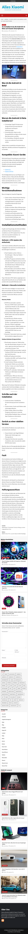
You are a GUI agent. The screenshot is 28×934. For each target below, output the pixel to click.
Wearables (4, 702)
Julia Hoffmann (5, 31)
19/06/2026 (12, 564)
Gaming (3, 682)
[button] (2, 15)
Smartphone (19, 691)
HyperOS (9, 682)
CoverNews (10, 931)
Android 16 (18, 677)
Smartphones (5, 694)
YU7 (19, 705)
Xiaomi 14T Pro (9, 171)
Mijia (24, 685)
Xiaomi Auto (13, 705)
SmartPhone (5, 752)
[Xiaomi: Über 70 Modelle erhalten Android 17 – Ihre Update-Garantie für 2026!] (14, 601)
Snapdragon (20, 694)
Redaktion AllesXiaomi (7, 615)
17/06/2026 (12, 590)
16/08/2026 (12, 846)
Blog (3, 724)
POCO (14, 688)
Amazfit (4, 714)
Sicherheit (4, 691)
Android (4, 24)
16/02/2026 (14, 615)
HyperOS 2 (19, 46)
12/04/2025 (12, 31)
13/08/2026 (10, 872)
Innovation (22, 682)
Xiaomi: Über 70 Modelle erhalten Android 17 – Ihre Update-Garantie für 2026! (14, 612)
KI (7, 685)
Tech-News (12, 697)
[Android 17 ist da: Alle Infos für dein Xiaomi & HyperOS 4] (14, 576)
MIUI (10, 688)
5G (2, 674)
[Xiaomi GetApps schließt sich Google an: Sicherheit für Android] (14, 550)
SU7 (2, 697)
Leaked (3, 733)
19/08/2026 (12, 819)
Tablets (3, 754)
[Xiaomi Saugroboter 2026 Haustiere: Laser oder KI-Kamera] (14, 858)
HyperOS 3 (15, 682)
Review (24, 688)
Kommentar (5, 631)
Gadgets (4, 727)
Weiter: (13, 533)
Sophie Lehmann (6, 819)
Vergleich (21, 699)
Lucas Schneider (6, 795)
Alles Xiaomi (13, 7)
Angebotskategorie (6, 719)
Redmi (19, 688)
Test (10, 699)
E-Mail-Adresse (17, 651)
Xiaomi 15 (7, 169)
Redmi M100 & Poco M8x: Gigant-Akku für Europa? (13, 818)
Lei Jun (19, 685)
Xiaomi (10, 702)
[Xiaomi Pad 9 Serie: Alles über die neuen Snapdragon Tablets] (14, 832)
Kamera (3, 685)
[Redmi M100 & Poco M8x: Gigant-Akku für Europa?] (14, 807)
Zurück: (13, 527)
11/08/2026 (12, 898)
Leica (15, 685)
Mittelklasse (4, 688)
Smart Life (4, 746)
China (12, 679)
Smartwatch (13, 694)
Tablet (6, 697)
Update (15, 699)
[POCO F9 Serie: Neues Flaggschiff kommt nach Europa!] (14, 781)
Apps (8, 557)
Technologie (5, 699)
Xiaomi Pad (4, 765)
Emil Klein (4, 872)
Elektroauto (18, 679)
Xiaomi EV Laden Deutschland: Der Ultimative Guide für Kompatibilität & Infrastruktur (14, 896)
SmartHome (4, 749)
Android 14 (4, 677)
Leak (11, 685)
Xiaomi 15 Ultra (5, 705)
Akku (6, 674)
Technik (18, 697)
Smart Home (11, 691)
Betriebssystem (5, 679)
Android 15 (11, 677)
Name (3, 650)
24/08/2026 (12, 795)
